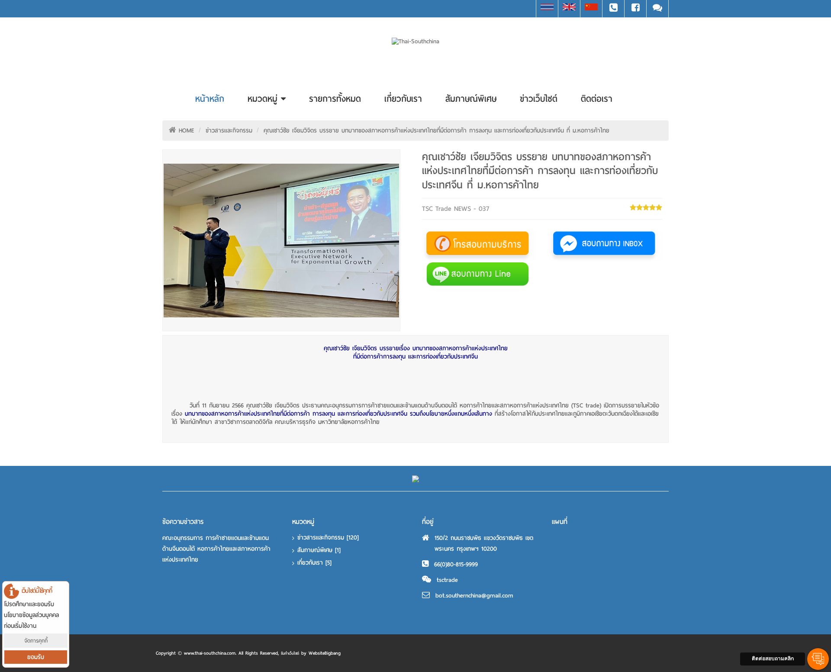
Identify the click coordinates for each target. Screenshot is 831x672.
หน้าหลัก (209, 98)
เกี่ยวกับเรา (403, 98)
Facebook (635, 8)
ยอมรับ (35, 657)
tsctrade (447, 580)
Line (657, 8)
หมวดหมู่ (264, 98)
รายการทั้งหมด (335, 98)
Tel (613, 8)
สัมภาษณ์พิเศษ (470, 98)
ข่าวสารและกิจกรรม (229, 131)
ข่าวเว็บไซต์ (538, 98)
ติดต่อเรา (596, 98)
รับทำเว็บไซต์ (290, 653)
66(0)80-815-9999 (456, 564)
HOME (186, 131)
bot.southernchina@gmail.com (474, 596)
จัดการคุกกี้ (36, 640)
